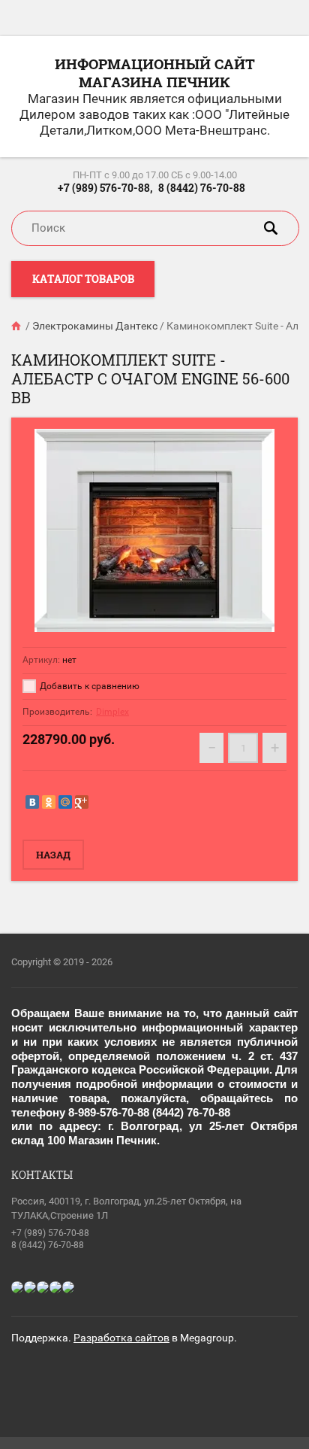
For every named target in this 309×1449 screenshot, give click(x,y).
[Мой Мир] (65, 802)
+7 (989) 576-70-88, (105, 188)
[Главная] (17, 325)
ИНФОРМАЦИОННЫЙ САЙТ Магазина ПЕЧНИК (155, 72)
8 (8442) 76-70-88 (201, 188)
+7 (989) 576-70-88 (50, 1233)
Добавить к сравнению (89, 686)
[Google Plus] (81, 802)
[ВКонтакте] (32, 802)
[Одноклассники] (49, 802)
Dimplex (112, 711)
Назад (53, 854)
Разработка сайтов (122, 1338)
